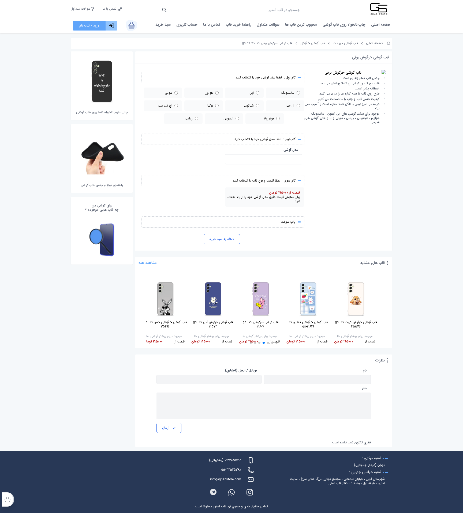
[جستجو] (164, 10)
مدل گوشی (290, 150)
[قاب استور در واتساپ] (231, 492)
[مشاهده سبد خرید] (131, 25)
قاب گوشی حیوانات (345, 43)
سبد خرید (163, 25)
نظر (364, 388)
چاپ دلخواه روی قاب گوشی (344, 25)
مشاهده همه (147, 263)
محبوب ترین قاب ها (301, 25)
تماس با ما (110, 9)
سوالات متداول (81, 9)
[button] (276, 343)
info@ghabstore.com (225, 479)
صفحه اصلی (380, 25)
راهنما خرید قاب (238, 25)
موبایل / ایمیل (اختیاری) (241, 370)
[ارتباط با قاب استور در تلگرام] (213, 492)
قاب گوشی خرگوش (312, 43)
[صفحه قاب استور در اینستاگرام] (249, 492)
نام (365, 370)
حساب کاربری (186, 25)
